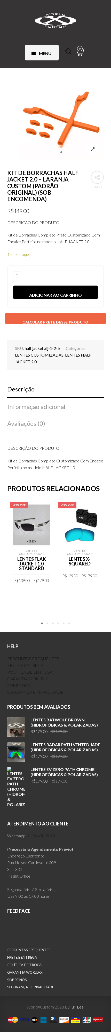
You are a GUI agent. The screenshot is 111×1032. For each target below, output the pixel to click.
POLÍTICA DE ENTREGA (29, 671)
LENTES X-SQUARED (80, 561)
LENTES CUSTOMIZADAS (39, 354)
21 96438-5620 (41, 835)
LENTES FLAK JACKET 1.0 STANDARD (31, 563)
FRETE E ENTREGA (25, 665)
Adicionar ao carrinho (55, 295)
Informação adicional (36, 406)
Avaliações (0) (26, 423)
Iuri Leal (77, 1006)
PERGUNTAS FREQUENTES (33, 658)
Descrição (21, 389)
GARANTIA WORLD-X (27, 678)
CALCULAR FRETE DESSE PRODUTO (55, 322)
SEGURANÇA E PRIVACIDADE (35, 692)
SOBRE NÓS (19, 685)
